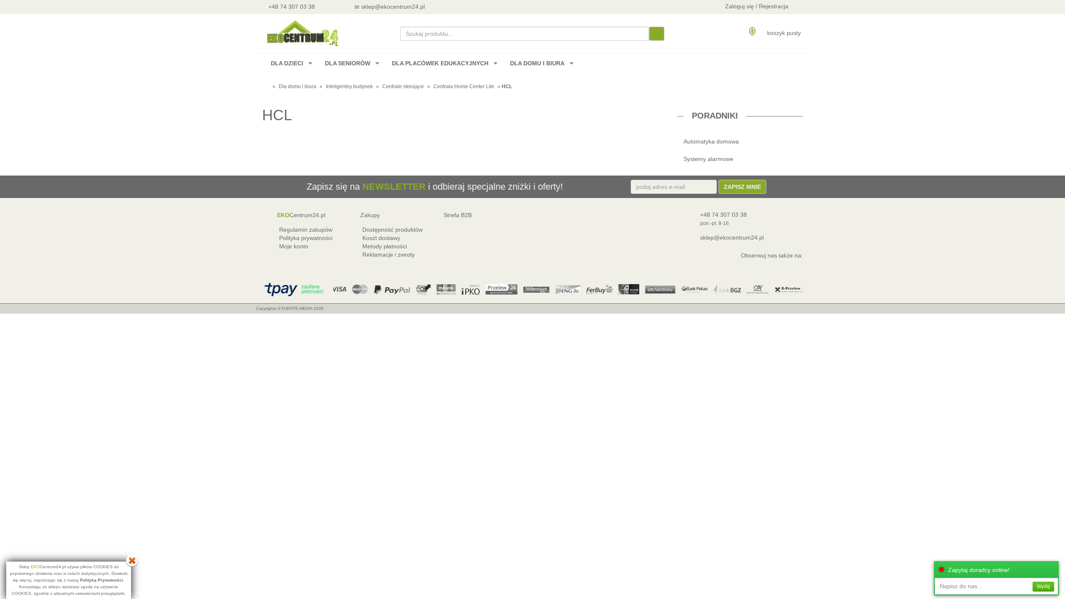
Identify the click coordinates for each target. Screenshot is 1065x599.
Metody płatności (384, 246)
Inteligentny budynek (349, 86)
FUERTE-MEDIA (297, 308)
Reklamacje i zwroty (388, 254)
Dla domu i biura (297, 86)
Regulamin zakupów (305, 229)
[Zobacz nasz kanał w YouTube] (456, 6)
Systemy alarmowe (708, 159)
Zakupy (370, 215)
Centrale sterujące (403, 86)
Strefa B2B (457, 215)
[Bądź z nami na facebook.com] (478, 6)
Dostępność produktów (392, 229)
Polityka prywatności (305, 238)
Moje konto (293, 246)
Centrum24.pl (301, 215)
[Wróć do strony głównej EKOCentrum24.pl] (302, 33)
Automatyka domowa (711, 141)
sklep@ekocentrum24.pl (732, 237)
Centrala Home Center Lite (463, 86)
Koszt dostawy (381, 238)
